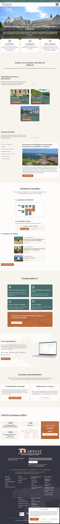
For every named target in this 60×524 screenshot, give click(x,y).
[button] (57, 509)
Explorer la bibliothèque (15, 398)
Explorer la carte (5, 359)
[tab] (6, 144)
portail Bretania (8, 394)
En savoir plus (33, 84)
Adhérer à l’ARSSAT (17, 322)
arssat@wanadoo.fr (45, 470)
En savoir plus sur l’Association (50, 434)
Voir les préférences (53, 519)
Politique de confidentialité (47, 521)
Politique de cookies (39, 521)
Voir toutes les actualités (7, 264)
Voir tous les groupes (35, 137)
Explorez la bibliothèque (10, 438)
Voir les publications (45, 398)
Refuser (44, 519)
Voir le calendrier (30, 210)
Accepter (34, 519)
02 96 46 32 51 (23, 1)
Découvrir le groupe (28, 175)
